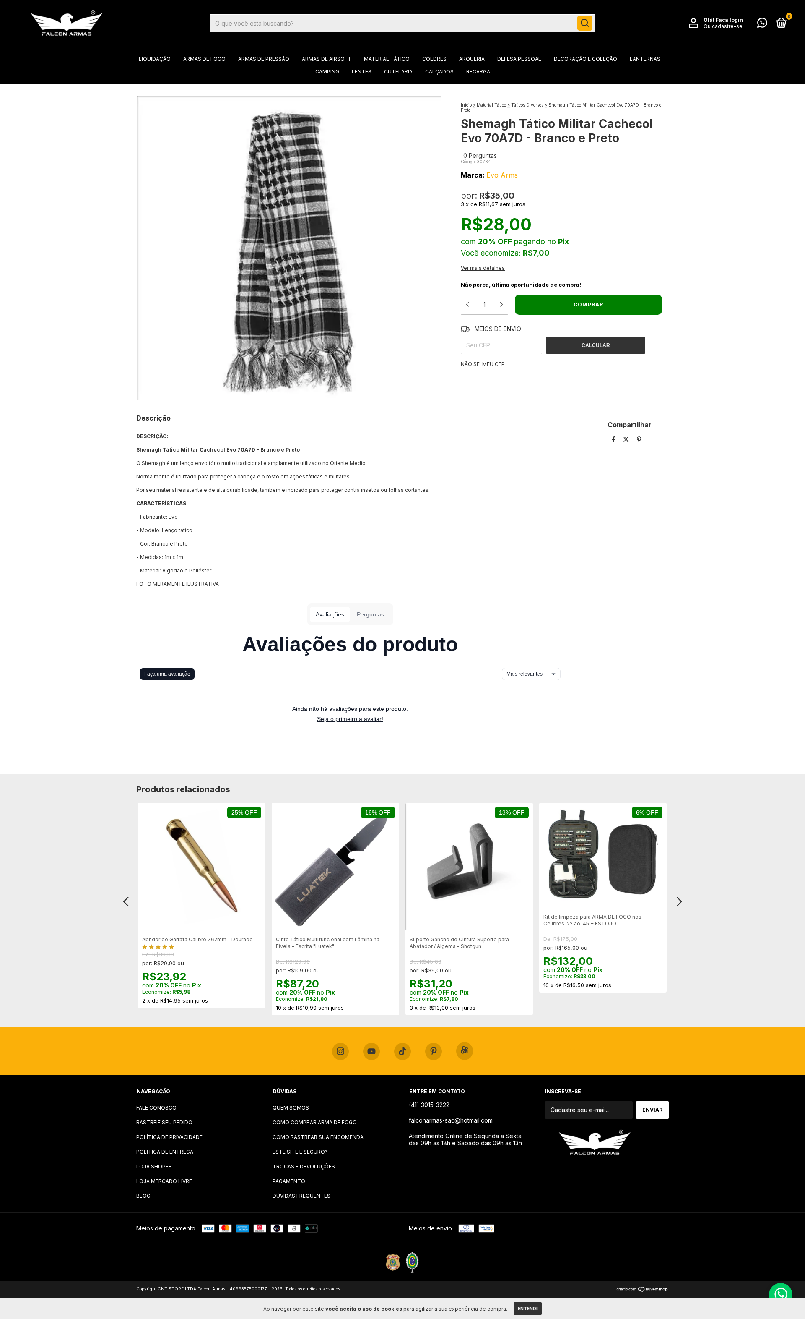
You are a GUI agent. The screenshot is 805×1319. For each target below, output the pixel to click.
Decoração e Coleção (585, 59)
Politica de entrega (164, 1152)
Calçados (439, 71)
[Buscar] (584, 23)
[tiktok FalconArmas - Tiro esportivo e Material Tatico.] (402, 1051)
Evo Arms (502, 175)
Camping (327, 71)
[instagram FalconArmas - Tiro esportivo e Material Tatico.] (340, 1051)
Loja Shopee (153, 1166)
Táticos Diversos (528, 104)
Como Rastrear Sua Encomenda (318, 1137)
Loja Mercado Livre (164, 1181)
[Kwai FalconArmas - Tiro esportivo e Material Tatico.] (464, 1051)
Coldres (434, 59)
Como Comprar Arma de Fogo (315, 1122)
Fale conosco (156, 1108)
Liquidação (155, 59)
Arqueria (472, 59)
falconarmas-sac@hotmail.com (451, 1120)
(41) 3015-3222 (429, 1104)
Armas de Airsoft (326, 59)
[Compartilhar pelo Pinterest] (639, 439)
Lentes (361, 71)
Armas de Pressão (263, 59)
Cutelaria (398, 71)
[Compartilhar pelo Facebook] (614, 439)
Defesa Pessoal (519, 59)
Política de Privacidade (169, 1137)
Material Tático (387, 59)
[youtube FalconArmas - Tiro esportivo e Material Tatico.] (371, 1051)
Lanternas (645, 59)
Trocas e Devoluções (304, 1166)
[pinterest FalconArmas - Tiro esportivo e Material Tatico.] (433, 1051)
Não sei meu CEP (483, 364)
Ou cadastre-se (723, 26)
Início (466, 104)
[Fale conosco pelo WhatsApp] (762, 24)
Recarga (478, 71)
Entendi (528, 1308)
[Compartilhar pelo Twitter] (627, 439)
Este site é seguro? (300, 1152)
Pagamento (289, 1181)
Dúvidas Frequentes (301, 1196)
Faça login (729, 20)
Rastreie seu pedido (164, 1122)
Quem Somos (291, 1108)
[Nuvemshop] (642, 1289)
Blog (143, 1196)
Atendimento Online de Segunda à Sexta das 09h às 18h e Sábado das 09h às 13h (465, 1139)
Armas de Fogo (204, 59)
